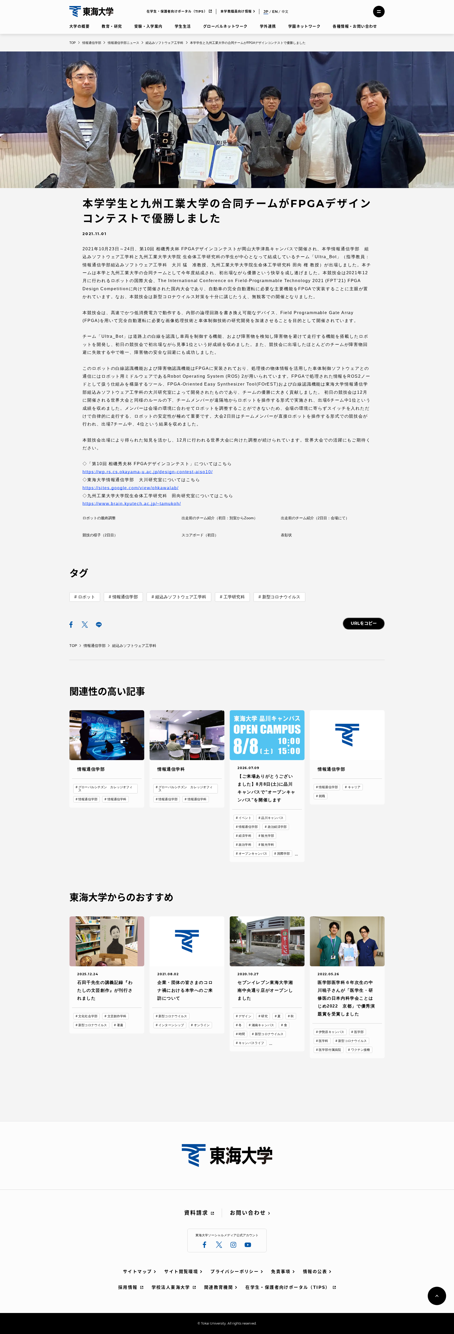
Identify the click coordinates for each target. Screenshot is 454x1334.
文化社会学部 (87, 1016)
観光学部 (267, 836)
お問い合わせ (248, 1213)
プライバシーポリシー (234, 1271)
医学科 (323, 1041)
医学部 (359, 1032)
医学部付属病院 (330, 1050)
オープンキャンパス (253, 853)
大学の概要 (79, 26)
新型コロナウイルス (281, 597)
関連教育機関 (218, 1287)
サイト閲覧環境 (181, 1271)
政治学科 (245, 845)
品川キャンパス (272, 818)
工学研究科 (234, 597)
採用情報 (128, 1287)
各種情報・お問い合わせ (355, 26)
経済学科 (245, 836)
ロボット (86, 597)
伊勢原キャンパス (331, 1032)
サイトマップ (137, 1271)
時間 (242, 1034)
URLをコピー (364, 623)
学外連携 (268, 26)
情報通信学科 (117, 799)
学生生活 (183, 26)
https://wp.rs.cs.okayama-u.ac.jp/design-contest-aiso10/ (147, 472)
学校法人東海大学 (171, 1287)
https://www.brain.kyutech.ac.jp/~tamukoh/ (131, 503)
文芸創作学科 (117, 1016)
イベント (245, 818)
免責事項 (281, 1271)
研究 (264, 1016)
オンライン (202, 1025)
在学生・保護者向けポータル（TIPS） (177, 11)
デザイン (245, 1016)
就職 (322, 796)
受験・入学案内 (148, 26)
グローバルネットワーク (225, 26)
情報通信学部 (125, 597)
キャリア (354, 787)
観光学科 (267, 845)
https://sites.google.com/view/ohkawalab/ (130, 488)
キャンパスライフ (251, 1043)
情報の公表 (315, 1271)
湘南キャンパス (263, 1025)
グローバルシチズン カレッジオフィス (105, 788)
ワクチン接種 (360, 1050)
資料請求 (196, 1213)
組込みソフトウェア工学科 (180, 597)
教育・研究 (112, 26)
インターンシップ (171, 1025)
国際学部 (283, 853)
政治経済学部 (277, 827)
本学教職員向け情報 (236, 11)
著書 (120, 1025)
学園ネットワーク (304, 26)
